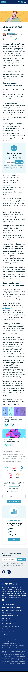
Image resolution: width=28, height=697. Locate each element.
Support (13, 468)
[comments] (11, 445)
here (3, 463)
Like (5, 468)
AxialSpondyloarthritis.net (11, 626)
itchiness (8, 386)
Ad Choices (16, 648)
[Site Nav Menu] (26, 2)
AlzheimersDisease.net (10, 616)
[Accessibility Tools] (18, 2)
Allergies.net (6, 613)
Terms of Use (10, 169)
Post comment (14, 501)
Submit (14, 539)
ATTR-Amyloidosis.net (9, 623)
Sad (20, 468)
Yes (11, 528)
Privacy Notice (18, 167)
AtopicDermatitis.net (9, 621)
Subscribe (19, 162)
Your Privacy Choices (8, 646)
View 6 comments (13, 492)
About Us (4, 639)
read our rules (14, 486)
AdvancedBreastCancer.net (11, 608)
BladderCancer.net (8, 629)
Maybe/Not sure (15, 535)
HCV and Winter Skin (11, 442)
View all (5, 635)
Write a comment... (10, 496)
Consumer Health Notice (9, 643)
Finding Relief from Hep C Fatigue (13, 420)
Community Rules (7, 648)
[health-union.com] (9, 584)
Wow (9, 475)
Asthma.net (6, 618)
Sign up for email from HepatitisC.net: (14, 155)
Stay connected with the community (11, 554)
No (11, 532)
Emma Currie (11, 33)
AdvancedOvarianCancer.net (12, 610)
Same (17, 475)
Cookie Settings (20, 646)
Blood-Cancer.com (8, 631)
